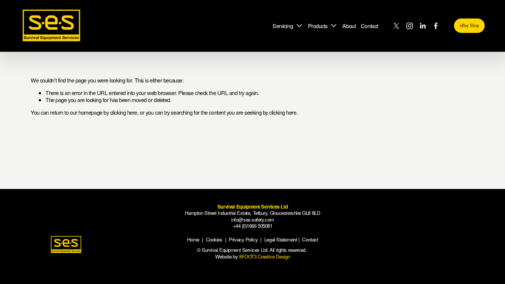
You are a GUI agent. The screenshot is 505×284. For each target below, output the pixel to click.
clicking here (123, 112)
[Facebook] (436, 26)
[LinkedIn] (422, 26)
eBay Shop (469, 25)
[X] (396, 26)
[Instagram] (410, 26)
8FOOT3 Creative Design (264, 256)
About (349, 26)
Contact (369, 26)
